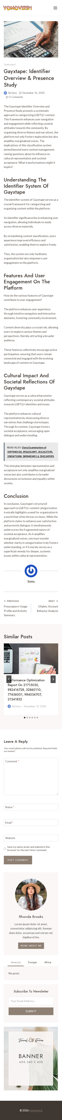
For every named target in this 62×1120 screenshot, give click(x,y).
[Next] (53, 679)
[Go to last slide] (8, 679)
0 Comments (16, 97)
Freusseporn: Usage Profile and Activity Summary (15, 608)
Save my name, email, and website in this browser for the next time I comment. (28, 848)
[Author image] (5, 93)
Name (9, 807)
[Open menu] (55, 8)
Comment (12, 761)
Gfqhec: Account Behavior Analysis (47, 606)
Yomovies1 (10, 64)
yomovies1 (35, 1110)
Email (9, 822)
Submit (31, 1011)
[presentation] (31, 658)
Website (10, 838)
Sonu (14, 93)
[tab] (24, 717)
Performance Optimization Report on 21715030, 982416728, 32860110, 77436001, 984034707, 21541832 (26, 690)
